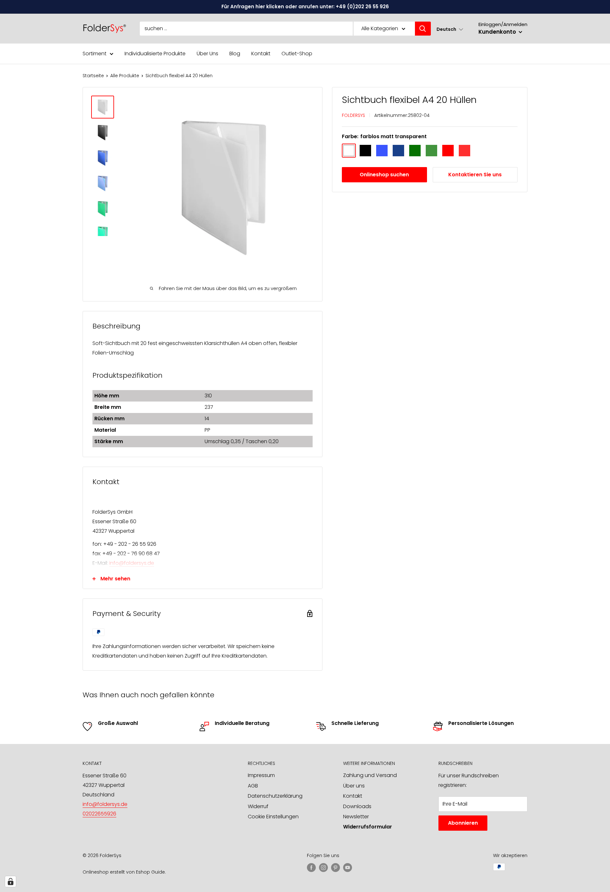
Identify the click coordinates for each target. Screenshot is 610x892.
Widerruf (258, 806)
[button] (449, 29)
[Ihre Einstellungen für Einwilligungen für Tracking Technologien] (10, 881)
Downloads (357, 806)
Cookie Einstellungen (273, 816)
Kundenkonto (497, 32)
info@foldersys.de (131, 563)
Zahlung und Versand (370, 775)
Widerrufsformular (367, 826)
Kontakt (260, 53)
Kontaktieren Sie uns (475, 174)
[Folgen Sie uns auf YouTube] (347, 867)
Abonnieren (463, 823)
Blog (234, 53)
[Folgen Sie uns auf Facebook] (311, 867)
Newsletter (356, 816)
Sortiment (94, 53)
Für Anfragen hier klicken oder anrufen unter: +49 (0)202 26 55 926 (305, 6)
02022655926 (99, 813)
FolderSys (353, 115)
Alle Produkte (124, 75)
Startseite (93, 75)
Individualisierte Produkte (155, 53)
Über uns (354, 785)
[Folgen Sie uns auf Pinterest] (335, 867)
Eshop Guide (150, 872)
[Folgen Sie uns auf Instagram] (323, 867)
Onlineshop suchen (384, 174)
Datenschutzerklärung (275, 796)
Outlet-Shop (296, 53)
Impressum (261, 775)
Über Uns (207, 53)
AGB (253, 785)
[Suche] (423, 29)
